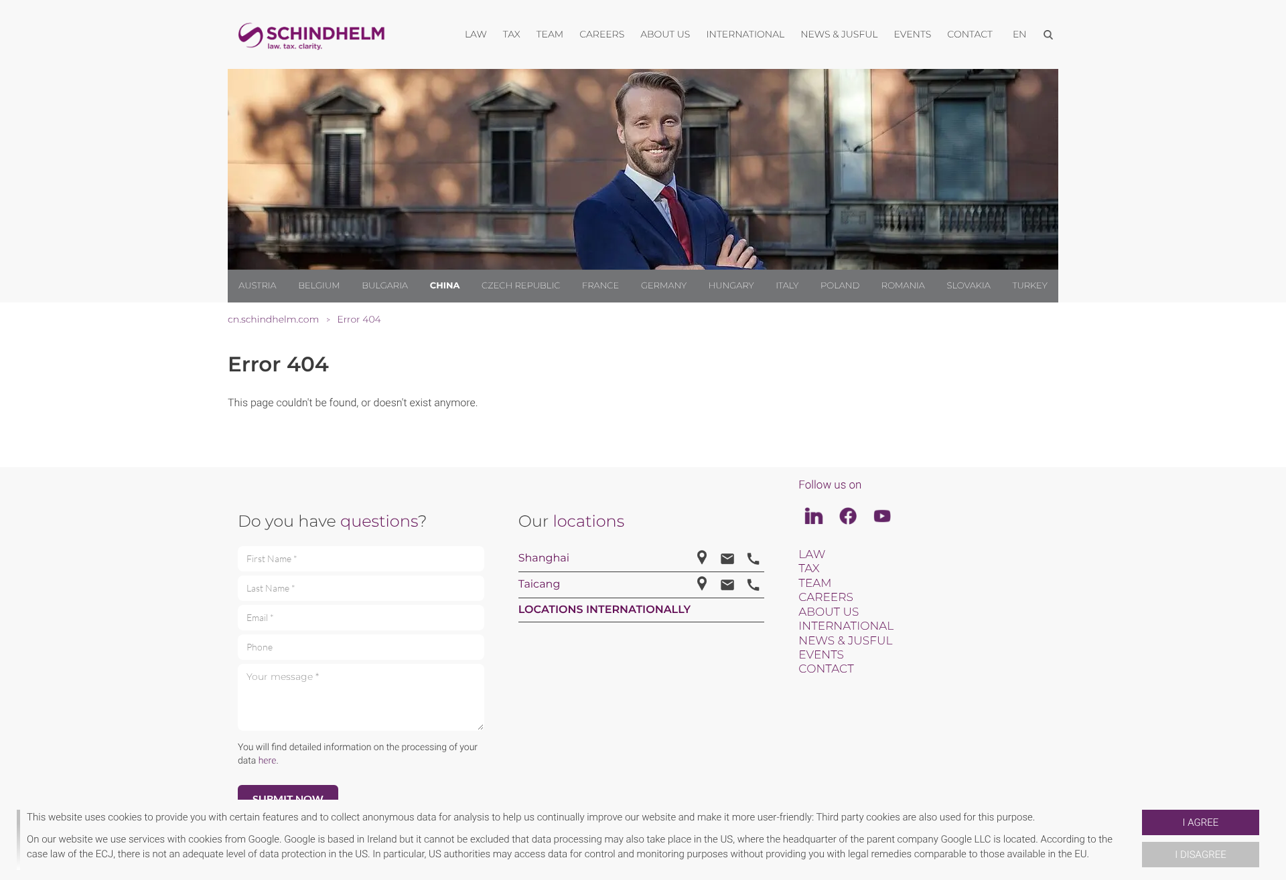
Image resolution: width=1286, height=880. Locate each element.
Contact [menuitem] (970, 34)
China (445, 285)
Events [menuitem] (913, 34)
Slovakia (969, 285)
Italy (787, 285)
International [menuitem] (745, 34)
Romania (903, 285)
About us (828, 612)
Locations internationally (604, 610)
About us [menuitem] (665, 34)
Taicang (539, 584)
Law (811, 554)
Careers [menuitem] (601, 34)
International (846, 626)
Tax (808, 569)
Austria (257, 285)
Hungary (731, 285)
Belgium (319, 285)
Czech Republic (521, 285)
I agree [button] (1201, 822)
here (268, 761)
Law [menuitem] (476, 34)
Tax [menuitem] (511, 34)
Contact (825, 669)
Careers (825, 597)
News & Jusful (845, 641)
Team (814, 583)
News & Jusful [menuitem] (838, 34)
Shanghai (543, 558)
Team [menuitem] (550, 34)
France (600, 285)
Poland (839, 285)
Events (821, 655)
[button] (1137, 840)
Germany (664, 285)
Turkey (1029, 285)
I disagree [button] (1200, 855)
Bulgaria (385, 285)
